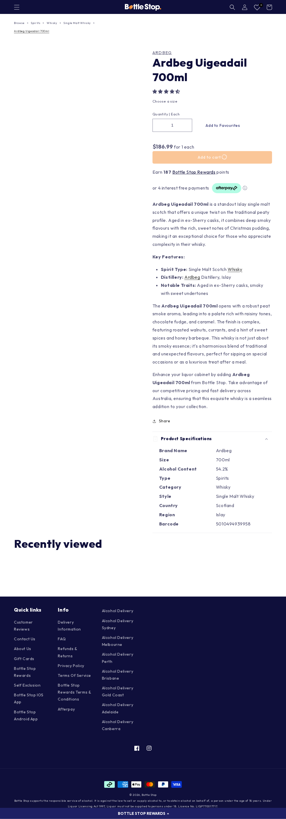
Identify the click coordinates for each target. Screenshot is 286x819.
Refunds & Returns (67, 652)
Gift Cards (24, 658)
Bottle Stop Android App (26, 715)
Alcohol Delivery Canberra (118, 725)
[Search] (232, 7)
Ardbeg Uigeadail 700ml (31, 31)
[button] (166, 91)
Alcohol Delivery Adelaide (118, 708)
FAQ (62, 638)
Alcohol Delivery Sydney (118, 624)
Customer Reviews (23, 626)
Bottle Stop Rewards (193, 172)
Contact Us (24, 638)
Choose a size (164, 101)
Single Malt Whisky (77, 23)
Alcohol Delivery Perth (118, 658)
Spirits (35, 23)
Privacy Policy (71, 665)
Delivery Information (69, 626)
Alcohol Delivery (118, 610)
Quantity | (161, 114)
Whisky (52, 23)
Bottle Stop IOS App (29, 698)
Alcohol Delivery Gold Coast (118, 691)
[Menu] (17, 7)
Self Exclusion (27, 685)
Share (164, 420)
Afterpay (66, 709)
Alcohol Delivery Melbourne (118, 641)
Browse (19, 23)
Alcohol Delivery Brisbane (118, 675)
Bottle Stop (149, 795)
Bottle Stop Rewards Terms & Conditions (74, 692)
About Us (22, 648)
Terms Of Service (74, 675)
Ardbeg (162, 52)
